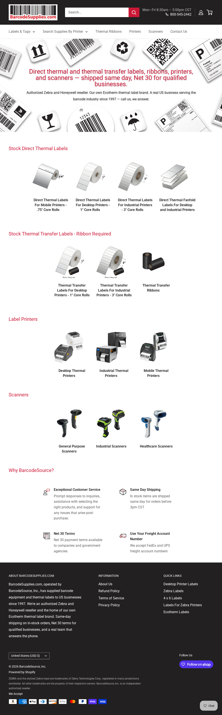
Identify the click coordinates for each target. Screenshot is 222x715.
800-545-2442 (180, 14)
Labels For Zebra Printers (182, 605)
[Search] (134, 12)
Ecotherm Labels (176, 612)
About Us (105, 584)
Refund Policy (109, 591)
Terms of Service (111, 598)
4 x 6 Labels (172, 598)
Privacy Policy (109, 605)
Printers (135, 31)
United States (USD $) (25, 655)
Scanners (156, 31)
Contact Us (178, 31)
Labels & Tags (19, 31)
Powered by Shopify (22, 672)
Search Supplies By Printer (63, 31)
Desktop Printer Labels (180, 584)
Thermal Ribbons (108, 31)
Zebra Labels (173, 591)
